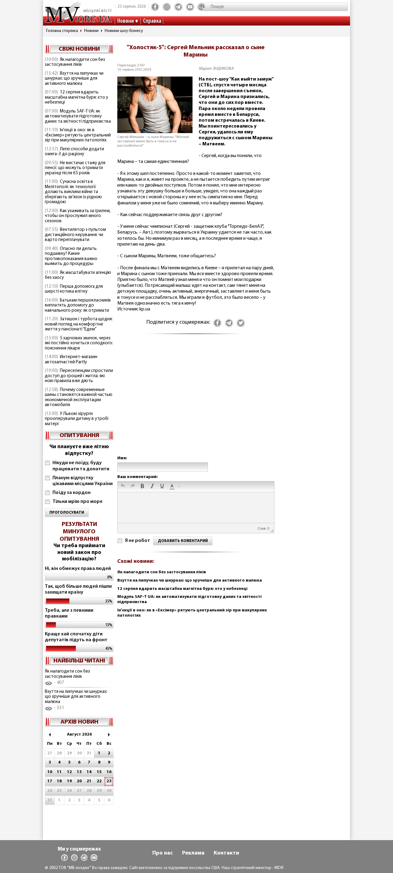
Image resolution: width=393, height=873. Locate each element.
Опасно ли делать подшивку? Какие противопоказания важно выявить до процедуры (71, 257)
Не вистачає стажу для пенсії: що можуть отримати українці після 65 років (75, 168)
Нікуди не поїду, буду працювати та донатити (81, 465)
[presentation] (123, 486)
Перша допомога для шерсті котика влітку (74, 289)
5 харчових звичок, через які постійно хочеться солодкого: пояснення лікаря (79, 343)
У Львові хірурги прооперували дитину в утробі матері (76, 419)
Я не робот (137, 540)
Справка (152, 21)
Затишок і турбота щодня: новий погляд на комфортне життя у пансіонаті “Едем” (79, 324)
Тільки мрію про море (78, 501)
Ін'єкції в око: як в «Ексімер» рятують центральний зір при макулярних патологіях (78, 135)
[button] (122, 486)
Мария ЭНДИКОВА (216, 68)
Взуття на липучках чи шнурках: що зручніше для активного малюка (74, 78)
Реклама (193, 853)
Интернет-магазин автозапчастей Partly (71, 360)
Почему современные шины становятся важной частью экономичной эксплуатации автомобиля (78, 398)
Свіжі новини (79, 49)
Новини (125, 21)
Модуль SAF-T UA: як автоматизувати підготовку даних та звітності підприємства (78, 116)
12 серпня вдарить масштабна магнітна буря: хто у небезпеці (76, 97)
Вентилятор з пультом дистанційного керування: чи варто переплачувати (75, 234)
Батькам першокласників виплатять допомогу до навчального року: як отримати (78, 305)
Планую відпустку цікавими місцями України (83, 481)
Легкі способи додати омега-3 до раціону (74, 152)
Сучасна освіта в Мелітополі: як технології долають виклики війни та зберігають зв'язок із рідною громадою (73, 192)
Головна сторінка (62, 31)
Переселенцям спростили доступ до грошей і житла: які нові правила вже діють (79, 376)
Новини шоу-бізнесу (124, 31)
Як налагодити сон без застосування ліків (75, 62)
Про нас (162, 853)
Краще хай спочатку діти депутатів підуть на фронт (76, 637)
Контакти (226, 853)
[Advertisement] (195, 401)
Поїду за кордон (72, 492)
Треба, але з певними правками (69, 613)
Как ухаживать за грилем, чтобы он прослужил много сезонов (78, 216)
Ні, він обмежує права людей (78, 568)
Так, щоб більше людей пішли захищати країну (78, 589)
